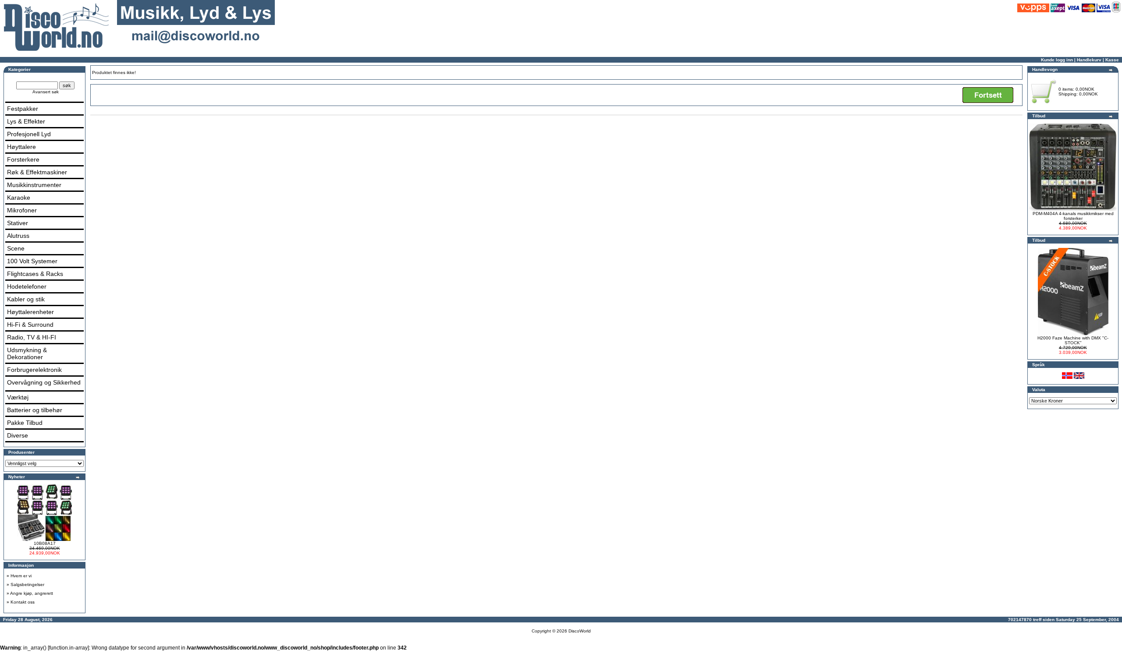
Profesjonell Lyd (29, 134)
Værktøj (17, 397)
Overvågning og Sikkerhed (44, 382)
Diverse (17, 435)
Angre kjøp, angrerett (31, 593)
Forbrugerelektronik (34, 369)
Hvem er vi (21, 575)
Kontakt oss (23, 602)
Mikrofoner (22, 210)
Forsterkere (23, 159)
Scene (16, 248)
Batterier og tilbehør (34, 409)
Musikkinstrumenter (34, 184)
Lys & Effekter (26, 121)
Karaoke (18, 197)
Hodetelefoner (26, 286)
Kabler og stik (26, 299)
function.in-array (68, 648)
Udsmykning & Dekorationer (27, 353)
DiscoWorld (579, 631)
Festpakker (22, 108)
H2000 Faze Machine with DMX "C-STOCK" (1072, 340)
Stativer (17, 222)
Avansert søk (45, 91)
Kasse (1112, 59)
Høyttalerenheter (30, 311)
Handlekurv (1089, 59)
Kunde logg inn (1057, 59)
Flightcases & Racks (35, 273)
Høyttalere (21, 146)
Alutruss (18, 235)
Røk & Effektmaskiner (37, 172)
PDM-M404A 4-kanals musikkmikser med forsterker (1073, 216)
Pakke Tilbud (25, 422)
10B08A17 (45, 543)
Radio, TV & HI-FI (31, 337)
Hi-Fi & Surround (30, 324)
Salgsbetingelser (27, 584)
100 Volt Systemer (32, 261)
